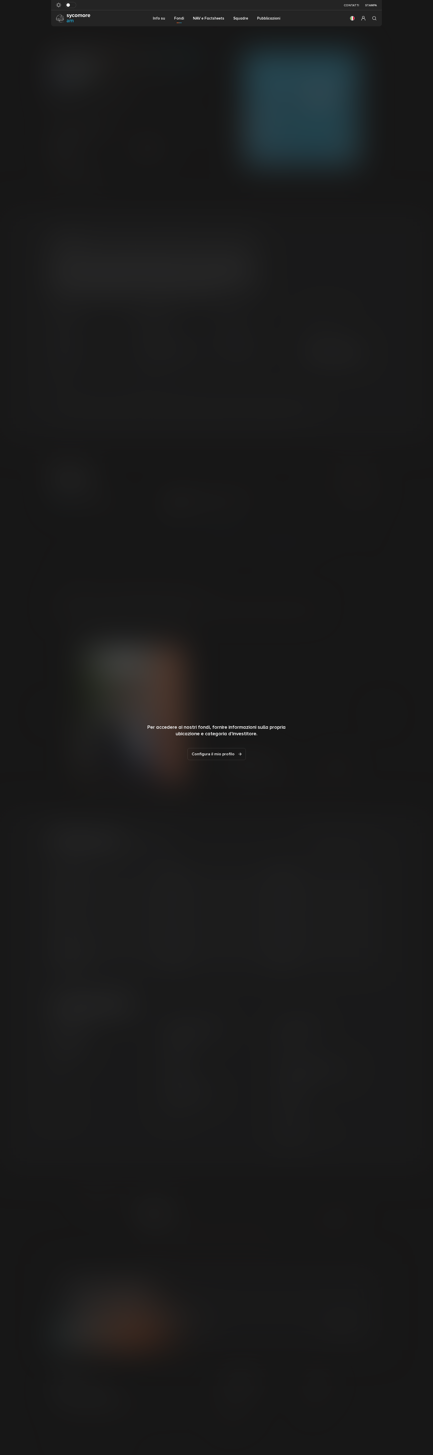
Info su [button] (159, 18)
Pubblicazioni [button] (268, 18)
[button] (352, 18)
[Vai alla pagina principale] (73, 18)
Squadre (240, 18)
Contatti (351, 5)
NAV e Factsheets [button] (208, 18)
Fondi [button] (179, 18)
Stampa (371, 5)
